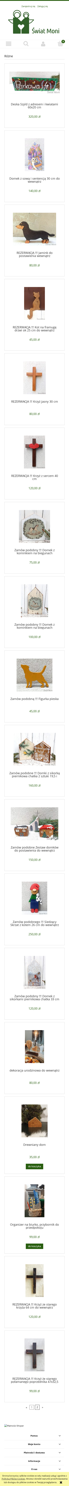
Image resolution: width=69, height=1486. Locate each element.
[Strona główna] (34, 22)
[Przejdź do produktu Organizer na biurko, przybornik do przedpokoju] (34, 1200)
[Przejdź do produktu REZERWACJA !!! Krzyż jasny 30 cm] (34, 377)
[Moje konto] (43, 44)
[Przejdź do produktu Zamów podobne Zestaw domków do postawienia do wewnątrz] (34, 823)
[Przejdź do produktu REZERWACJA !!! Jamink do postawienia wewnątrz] (34, 229)
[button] (8, 44)
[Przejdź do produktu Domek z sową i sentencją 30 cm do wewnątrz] (34, 154)
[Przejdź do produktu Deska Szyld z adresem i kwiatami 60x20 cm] (34, 84)
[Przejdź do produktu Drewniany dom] (34, 1120)
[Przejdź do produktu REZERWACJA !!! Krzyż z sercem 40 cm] (34, 452)
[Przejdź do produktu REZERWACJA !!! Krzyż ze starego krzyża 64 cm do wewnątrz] (34, 1280)
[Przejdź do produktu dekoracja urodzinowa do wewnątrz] (34, 1046)
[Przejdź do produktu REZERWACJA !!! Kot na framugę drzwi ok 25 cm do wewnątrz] (34, 303)
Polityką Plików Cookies (13, 1478)
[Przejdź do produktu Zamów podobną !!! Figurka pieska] (34, 675)
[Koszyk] (60, 43)
